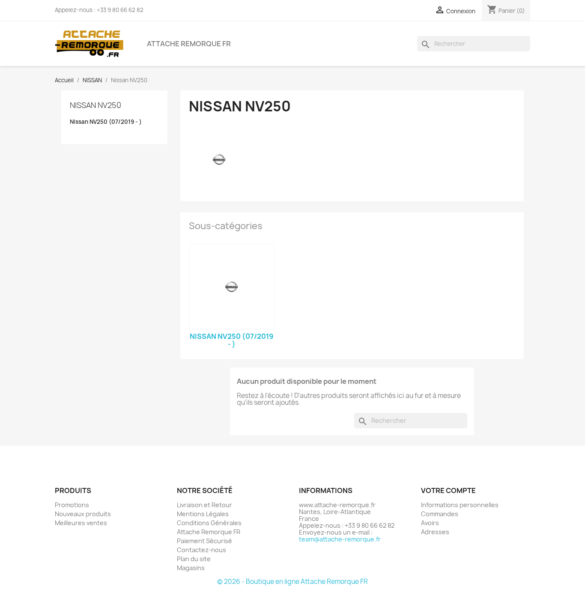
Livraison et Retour (204, 505)
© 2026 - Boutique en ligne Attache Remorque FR (292, 581)
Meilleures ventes (81, 523)
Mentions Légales (203, 514)
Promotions (72, 505)
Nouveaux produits (83, 514)
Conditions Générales (209, 523)
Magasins (191, 568)
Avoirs (430, 523)
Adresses (435, 532)
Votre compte (448, 490)
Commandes (439, 514)
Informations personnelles (459, 505)
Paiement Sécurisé (204, 541)
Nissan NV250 (95, 105)
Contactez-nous (201, 550)
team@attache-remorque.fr (340, 539)
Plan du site (194, 559)
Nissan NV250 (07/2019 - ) (106, 122)
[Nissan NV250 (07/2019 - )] (232, 286)
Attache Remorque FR (189, 43)
